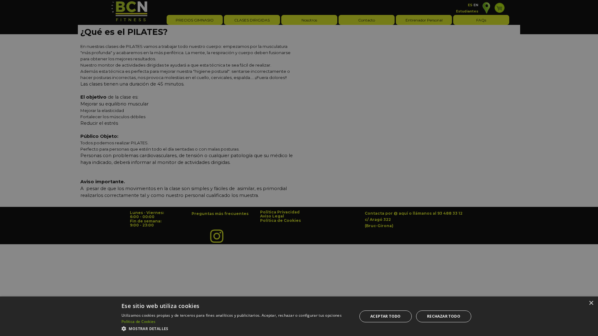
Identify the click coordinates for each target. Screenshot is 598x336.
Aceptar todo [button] (385, 316)
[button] (235, 328)
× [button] (591, 303)
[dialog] (299, 316)
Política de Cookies (138, 321)
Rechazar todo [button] (443, 316)
